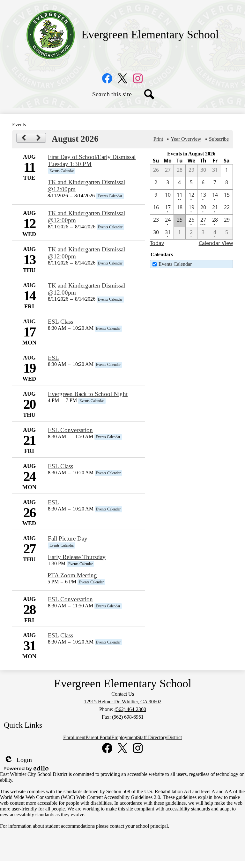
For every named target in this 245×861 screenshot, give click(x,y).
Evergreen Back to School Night (88, 394)
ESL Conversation (70, 430)
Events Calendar (175, 264)
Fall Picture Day (67, 538)
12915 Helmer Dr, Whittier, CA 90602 (122, 701)
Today (157, 243)
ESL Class (60, 321)
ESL (53, 357)
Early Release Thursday (77, 557)
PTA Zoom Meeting (72, 575)
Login (18, 760)
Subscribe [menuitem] (219, 139)
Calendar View (216, 243)
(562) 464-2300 (130, 709)
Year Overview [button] (186, 139)
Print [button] (158, 139)
